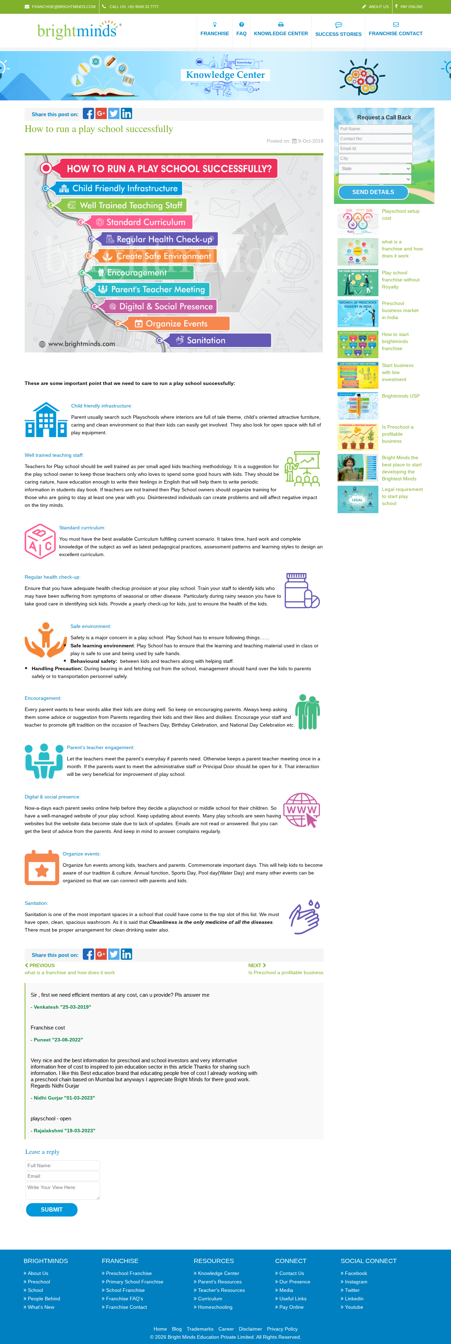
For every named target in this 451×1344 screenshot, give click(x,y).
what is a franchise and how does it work (402, 249)
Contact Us (291, 1273)
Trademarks (200, 1329)
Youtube (354, 1307)
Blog (177, 1329)
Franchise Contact (126, 1307)
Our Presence (294, 1281)
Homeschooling (215, 1307)
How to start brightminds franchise (395, 341)
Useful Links (293, 1298)
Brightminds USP (401, 396)
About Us (379, 7)
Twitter (352, 1290)
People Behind (44, 1298)
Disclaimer (250, 1329)
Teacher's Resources (221, 1290)
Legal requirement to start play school (402, 496)
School (35, 1290)
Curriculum (210, 1298)
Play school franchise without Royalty (401, 280)
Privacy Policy (282, 1329)
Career (226, 1329)
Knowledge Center (218, 1273)
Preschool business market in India (400, 310)
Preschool (39, 1281)
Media (286, 1290)
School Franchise (125, 1290)
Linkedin (354, 1298)
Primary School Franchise (134, 1281)
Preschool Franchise (129, 1273)
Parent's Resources (220, 1281)
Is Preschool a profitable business (398, 434)
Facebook (356, 1273)
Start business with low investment (398, 372)
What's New (41, 1307)
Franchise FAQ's (124, 1298)
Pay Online (412, 7)
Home (160, 1329)
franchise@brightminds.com (63, 7)
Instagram (356, 1281)
